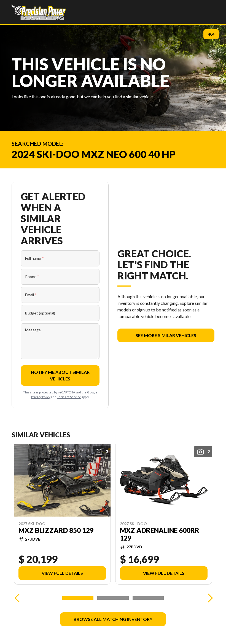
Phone (32, 276)
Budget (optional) (40, 313)
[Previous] (17, 598)
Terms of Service (69, 397)
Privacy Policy (40, 397)
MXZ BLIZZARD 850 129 (56, 530)
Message (33, 329)
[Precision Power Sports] (39, 12)
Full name (34, 258)
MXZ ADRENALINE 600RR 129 (159, 534)
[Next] (208, 598)
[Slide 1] (77, 598)
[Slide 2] (112, 598)
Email (31, 294)
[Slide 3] (148, 598)
